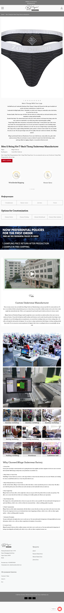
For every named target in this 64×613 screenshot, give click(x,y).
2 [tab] (25, 100)
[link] (32, 274)
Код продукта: (4, 152)
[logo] (32, 8)
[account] (62, 8)
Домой (2, 14)
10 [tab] (40, 100)
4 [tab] (29, 100)
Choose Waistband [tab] (39, 217)
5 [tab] (31, 100)
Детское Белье (35, 559)
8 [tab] (36, 100)
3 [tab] (27, 100)
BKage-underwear (15, 149)
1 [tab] (23, 100)
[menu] (2, 8)
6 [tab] (32, 100)
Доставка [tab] (39, 202)
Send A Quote (7, 161)
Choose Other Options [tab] (55, 217)
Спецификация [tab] (9, 202)
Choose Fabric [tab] (9, 217)
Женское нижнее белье (37, 556)
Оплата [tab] (55, 202)
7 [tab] (34, 100)
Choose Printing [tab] (24, 217)
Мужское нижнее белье (38, 553)
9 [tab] (38, 100)
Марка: (2, 149)
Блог (2, 582)
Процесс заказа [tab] (24, 202)
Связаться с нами (5, 576)
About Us (3, 579)
